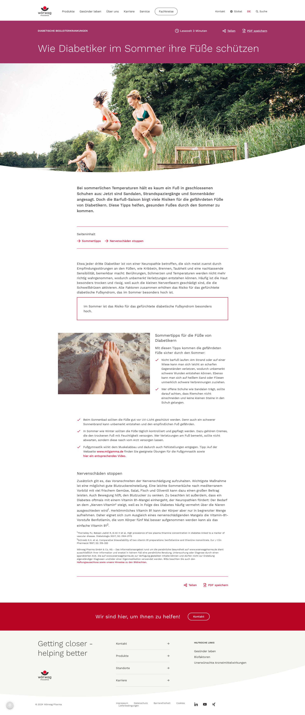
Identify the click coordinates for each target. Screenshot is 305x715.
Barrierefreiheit (162, 703)
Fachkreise (166, 11)
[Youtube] (204, 704)
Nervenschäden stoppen (126, 241)
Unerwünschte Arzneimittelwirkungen (220, 662)
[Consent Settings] (9, 705)
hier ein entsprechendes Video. (105, 456)
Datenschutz (141, 703)
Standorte (123, 668)
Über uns (112, 11)
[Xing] (212, 704)
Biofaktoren (202, 657)
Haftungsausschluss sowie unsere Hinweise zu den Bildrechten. (112, 562)
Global (238, 11)
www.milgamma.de (110, 451)
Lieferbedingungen (129, 706)
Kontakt (220, 11)
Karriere (129, 11)
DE (249, 11)
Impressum (122, 703)
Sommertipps (91, 241)
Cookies (180, 703)
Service (145, 11)
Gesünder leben (90, 11)
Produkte (68, 11)
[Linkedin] (197, 704)
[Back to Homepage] (45, 11)
